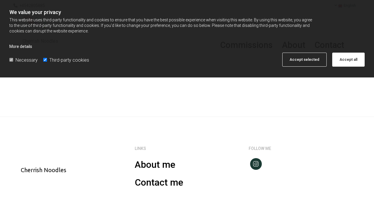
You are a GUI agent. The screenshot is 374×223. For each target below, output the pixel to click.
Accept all (348, 59)
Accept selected (304, 59)
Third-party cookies (69, 60)
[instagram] (256, 164)
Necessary (26, 60)
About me (155, 164)
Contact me (159, 182)
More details (20, 46)
